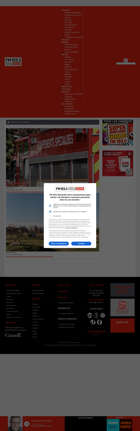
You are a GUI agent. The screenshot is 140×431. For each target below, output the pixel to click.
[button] (70, 216)
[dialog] (70, 215)
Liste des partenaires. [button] (71, 228)
